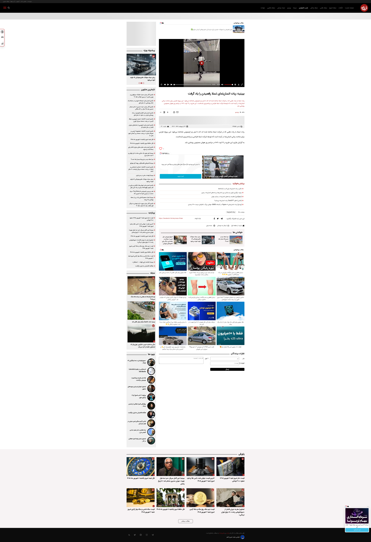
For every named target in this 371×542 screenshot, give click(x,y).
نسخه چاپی (209, 226)
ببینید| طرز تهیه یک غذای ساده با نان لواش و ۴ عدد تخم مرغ (140, 154)
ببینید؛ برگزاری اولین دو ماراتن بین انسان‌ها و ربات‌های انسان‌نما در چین (221, 193)
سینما (295, 8)
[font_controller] (167, 112)
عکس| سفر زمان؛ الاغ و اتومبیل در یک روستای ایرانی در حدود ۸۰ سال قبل (142, 114)
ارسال (227, 369)
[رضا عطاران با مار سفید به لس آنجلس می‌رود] (151, 432)
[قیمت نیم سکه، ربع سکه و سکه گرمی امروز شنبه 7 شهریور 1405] (200, 497)
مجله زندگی (314, 8)
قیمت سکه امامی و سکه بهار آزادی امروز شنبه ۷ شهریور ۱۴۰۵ (140, 257)
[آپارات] (141, 535)
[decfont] (160, 112)
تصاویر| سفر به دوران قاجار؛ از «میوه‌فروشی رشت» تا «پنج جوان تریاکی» (141, 241)
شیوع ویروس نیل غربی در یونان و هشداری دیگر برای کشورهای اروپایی (167, 240)
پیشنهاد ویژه (149, 50)
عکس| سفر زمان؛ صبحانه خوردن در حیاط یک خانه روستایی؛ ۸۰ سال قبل (140, 102)
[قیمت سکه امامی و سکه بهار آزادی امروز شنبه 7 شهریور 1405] (141, 497)
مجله (152, 273)
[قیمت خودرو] (2, 37)
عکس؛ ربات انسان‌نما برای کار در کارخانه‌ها (230, 189)
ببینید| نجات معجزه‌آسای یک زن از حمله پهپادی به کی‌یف (142, 198)
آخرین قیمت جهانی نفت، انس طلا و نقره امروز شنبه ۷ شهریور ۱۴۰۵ (141, 225)
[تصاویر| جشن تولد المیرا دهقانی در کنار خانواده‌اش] (151, 440)
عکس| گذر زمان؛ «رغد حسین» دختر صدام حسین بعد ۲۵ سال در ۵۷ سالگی (141, 108)
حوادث (263, 8)
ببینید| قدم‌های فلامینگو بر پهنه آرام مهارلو (141, 163)
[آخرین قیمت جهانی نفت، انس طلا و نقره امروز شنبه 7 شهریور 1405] (200, 466)
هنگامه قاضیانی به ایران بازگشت (144, 266)
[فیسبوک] (214, 219)
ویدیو (289, 8)
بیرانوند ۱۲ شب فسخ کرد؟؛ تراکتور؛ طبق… (139, 396)
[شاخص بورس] (2, 44)
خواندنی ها (238, 232)
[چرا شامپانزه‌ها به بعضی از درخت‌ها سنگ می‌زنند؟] (141, 285)
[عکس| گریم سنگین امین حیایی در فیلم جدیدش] (151, 423)
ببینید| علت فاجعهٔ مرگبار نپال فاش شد (143, 322)
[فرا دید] (364, 8)
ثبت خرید (180, 176)
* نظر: (206, 358)
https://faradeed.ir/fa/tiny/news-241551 (171, 218)
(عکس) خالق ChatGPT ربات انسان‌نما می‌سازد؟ (228, 200)
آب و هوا (13, 1)
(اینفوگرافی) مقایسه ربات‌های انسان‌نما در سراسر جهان (226, 197)
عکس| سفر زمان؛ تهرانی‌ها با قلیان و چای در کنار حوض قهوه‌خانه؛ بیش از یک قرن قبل (140, 186)
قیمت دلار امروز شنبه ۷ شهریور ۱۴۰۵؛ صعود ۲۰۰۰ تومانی (141, 219)
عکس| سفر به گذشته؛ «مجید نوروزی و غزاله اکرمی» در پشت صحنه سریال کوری (141, 120)
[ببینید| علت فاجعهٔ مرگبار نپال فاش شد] (141, 310)
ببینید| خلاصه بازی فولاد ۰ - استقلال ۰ (142, 262)
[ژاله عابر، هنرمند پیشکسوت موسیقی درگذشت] (151, 380)
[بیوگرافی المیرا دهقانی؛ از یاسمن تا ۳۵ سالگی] (151, 406)
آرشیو (18, 1)
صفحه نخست (349, 8)
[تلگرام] (222, 219)
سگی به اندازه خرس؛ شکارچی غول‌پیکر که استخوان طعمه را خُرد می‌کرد (143, 345)
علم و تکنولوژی (303, 8)
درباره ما (30, 1)
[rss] (129, 535)
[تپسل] (161, 153)
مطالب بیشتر (186, 521)
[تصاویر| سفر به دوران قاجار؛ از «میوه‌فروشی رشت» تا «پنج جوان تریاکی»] (230, 497)
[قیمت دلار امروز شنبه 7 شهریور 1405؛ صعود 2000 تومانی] (230, 466)
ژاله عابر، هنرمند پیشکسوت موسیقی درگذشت (138, 379)
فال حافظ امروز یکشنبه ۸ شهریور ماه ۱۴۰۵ (141, 143)
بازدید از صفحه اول (236, 225)
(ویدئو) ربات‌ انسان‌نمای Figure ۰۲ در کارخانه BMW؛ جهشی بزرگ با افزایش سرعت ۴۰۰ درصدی (215, 204)
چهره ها (151, 354)
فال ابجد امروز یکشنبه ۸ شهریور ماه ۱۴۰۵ (142, 139)
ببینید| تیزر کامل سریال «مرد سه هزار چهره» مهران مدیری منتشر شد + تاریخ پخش (141, 231)
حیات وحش (281, 8)
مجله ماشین (271, 8)
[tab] (143, 83)
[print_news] (174, 112)
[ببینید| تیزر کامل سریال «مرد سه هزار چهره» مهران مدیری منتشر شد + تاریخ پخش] (171, 466)
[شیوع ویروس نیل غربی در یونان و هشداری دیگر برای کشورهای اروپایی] (180, 240)
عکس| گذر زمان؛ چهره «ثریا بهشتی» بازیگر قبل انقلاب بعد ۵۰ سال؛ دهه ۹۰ (141, 204)
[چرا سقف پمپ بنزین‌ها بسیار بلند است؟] (236, 240)
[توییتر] (218, 219)
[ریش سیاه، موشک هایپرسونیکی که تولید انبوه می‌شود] (208, 240)
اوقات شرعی (6, 1)
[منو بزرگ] (5, 8)
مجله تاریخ (332, 8)
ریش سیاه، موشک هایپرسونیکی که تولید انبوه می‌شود (195, 239)
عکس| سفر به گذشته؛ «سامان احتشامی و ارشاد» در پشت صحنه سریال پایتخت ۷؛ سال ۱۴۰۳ (140, 169)
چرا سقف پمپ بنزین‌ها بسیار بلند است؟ (223, 239)
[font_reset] (164, 112)
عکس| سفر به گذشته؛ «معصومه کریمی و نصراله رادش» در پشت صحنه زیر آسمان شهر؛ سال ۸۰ (140, 133)
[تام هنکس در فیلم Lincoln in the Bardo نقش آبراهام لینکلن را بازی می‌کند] (151, 371)
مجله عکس (323, 8)
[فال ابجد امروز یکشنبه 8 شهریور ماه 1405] (141, 466)
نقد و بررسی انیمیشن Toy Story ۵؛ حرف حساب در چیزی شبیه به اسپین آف (141, 192)
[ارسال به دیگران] (177, 112)
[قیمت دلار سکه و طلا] (2, 32)
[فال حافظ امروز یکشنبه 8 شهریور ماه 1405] (171, 497)
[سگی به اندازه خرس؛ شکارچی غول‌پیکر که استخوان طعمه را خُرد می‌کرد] (141, 333)
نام (243, 358)
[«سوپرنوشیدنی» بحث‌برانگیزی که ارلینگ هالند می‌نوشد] (151, 362)
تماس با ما (23, 1)
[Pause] (204, 177)
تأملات (341, 8)
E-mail (242, 363)
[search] (9, 8)
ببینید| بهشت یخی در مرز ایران (144, 175)
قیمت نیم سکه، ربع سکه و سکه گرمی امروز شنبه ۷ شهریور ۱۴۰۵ (141, 247)
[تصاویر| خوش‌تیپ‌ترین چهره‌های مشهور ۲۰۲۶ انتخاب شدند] (151, 388)
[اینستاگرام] (147, 535)
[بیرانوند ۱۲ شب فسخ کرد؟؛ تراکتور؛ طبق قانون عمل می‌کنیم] (151, 397)
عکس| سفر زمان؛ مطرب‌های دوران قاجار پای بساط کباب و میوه (140, 148)
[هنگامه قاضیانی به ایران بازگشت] (151, 414)
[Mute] (207, 177)
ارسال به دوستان (222, 225)
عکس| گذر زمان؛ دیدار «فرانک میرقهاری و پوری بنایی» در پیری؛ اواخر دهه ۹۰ (141, 96)
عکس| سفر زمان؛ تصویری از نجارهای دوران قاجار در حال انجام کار (141, 126)
